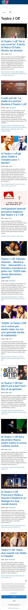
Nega (14, 600)
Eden (9, 298)
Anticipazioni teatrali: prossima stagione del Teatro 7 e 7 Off (13, 211)
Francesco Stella (14, 72)
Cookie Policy (10, 608)
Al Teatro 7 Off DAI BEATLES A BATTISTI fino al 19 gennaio (13, 386)
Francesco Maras (21, 412)
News (10, 54)
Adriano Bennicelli (5, 184)
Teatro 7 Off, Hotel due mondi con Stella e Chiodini (14, 552)
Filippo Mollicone (12, 412)
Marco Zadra (21, 467)
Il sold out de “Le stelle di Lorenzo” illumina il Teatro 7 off (13, 101)
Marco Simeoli (10, 73)
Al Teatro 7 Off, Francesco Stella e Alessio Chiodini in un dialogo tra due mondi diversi (13, 498)
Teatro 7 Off (11, 75)
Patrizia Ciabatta (19, 73)
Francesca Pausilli (11, 127)
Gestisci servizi (14, 592)
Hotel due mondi (9, 527)
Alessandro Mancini (6, 125)
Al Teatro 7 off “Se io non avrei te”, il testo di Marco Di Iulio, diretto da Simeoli (13, 46)
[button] (26, 581)
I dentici (7, 186)
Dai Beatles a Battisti (6, 410)
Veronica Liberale (5, 131)
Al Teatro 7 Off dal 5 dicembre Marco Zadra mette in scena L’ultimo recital (13, 441)
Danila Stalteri (16, 410)
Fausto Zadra (4, 467)
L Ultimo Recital (13, 467)
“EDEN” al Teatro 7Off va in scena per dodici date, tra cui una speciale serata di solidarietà (13, 329)
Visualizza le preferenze (14, 604)
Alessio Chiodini (5, 72)
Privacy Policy (16, 608)
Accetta (14, 596)
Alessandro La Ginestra (17, 297)
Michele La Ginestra (6, 236)
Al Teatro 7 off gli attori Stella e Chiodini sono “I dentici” (11, 158)
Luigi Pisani (13, 129)
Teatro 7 (14, 236)
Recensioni (13, 107)
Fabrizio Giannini (16, 298)
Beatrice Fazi (4, 298)
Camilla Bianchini (16, 125)
